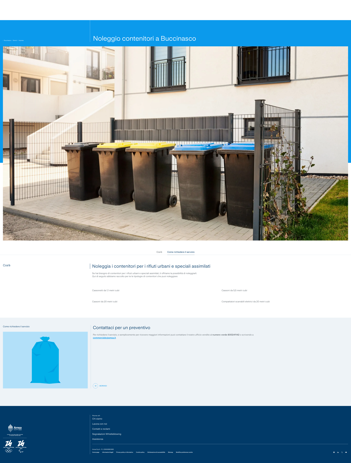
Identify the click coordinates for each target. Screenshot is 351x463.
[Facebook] (334, 452)
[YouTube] (346, 452)
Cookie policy (140, 452)
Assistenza (97, 439)
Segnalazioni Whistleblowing (106, 434)
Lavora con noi (99, 424)
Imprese (21, 40)
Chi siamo (97, 418)
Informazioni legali (107, 452)
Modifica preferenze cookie (184, 452)
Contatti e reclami (101, 429)
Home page (95, 452)
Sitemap (170, 452)
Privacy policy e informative (124, 452)
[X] (342, 452)
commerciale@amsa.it (104, 337)
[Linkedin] (338, 452)
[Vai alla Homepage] (15, 438)
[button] (159, 252)
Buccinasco (7, 40)
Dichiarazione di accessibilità (156, 452)
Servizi (15, 40)
